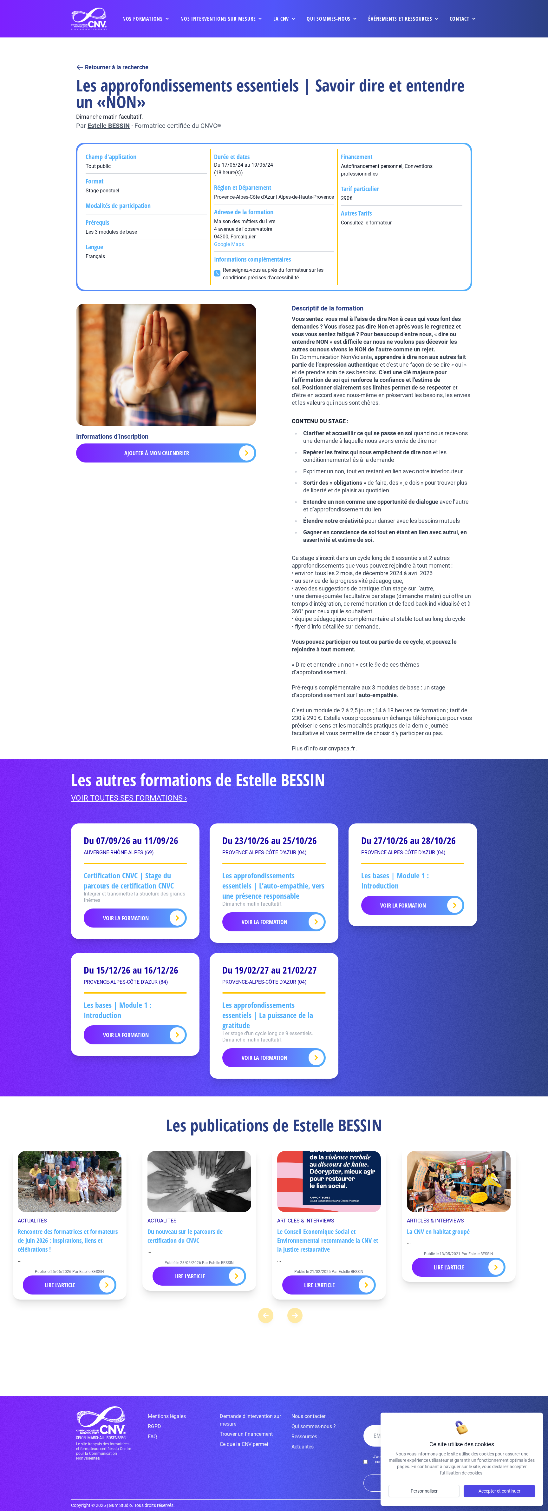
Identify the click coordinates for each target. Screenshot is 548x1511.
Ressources (304, 1437)
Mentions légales (167, 1416)
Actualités (302, 1447)
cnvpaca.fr (341, 748)
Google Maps (229, 244)
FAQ (152, 1437)
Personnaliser (424, 1491)
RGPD (154, 1426)
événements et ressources (400, 18)
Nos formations (142, 18)
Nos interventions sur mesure (218, 18)
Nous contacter (308, 1416)
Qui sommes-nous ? (313, 1426)
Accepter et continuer (499, 1491)
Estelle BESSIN (109, 126)
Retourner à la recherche (116, 67)
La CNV (281, 18)
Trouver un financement (246, 1434)
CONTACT (459, 18)
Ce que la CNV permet (244, 1444)
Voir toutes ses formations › (129, 798)
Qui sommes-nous (328, 18)
